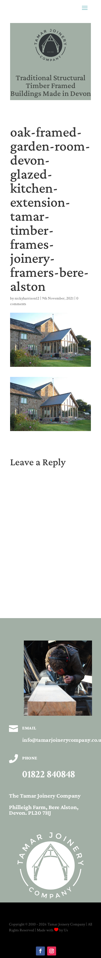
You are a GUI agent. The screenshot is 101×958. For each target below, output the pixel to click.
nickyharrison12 (27, 298)
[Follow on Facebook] (40, 951)
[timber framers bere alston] (58, 714)
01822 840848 (48, 774)
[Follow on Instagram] (51, 951)
